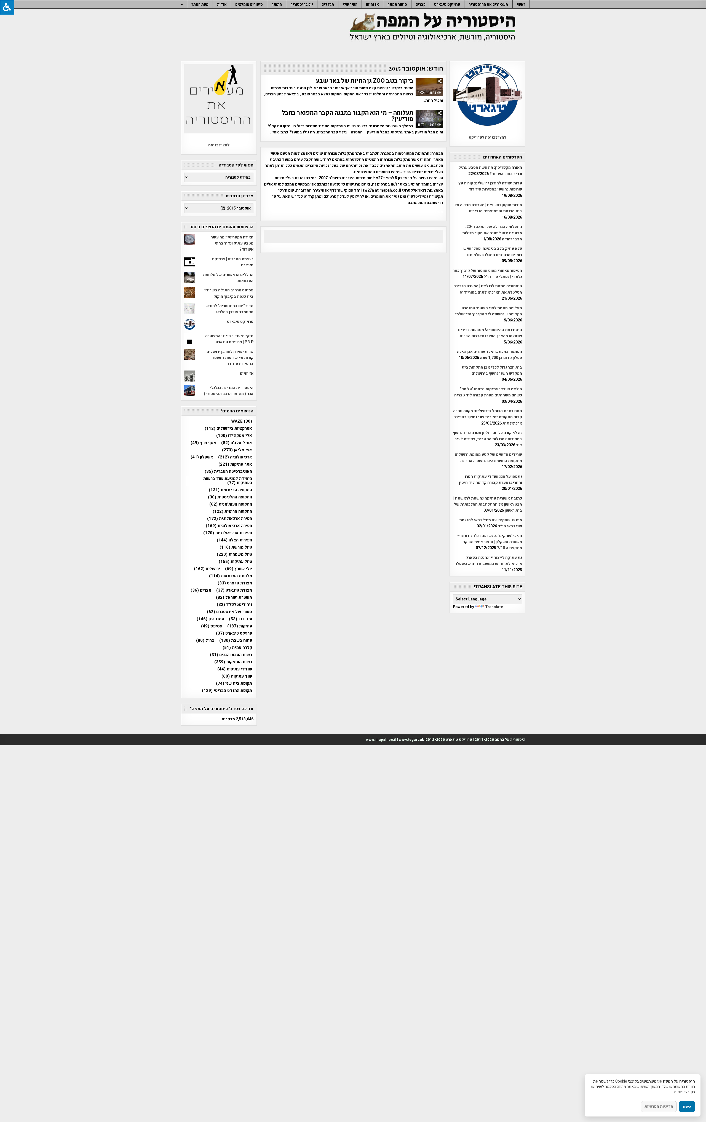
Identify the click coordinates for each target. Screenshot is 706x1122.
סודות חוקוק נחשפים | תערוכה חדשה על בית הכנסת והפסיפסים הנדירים (488, 208)
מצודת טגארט (235, 583)
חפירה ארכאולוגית (229, 519)
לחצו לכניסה (218, 145)
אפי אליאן (237, 450)
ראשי (521, 4)
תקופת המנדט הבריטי (227, 691)
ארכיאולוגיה (235, 457)
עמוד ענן (210, 619)
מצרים (201, 590)
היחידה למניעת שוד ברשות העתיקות (227, 481)
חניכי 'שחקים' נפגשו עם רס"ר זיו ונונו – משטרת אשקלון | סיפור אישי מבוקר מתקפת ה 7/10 (489, 542)
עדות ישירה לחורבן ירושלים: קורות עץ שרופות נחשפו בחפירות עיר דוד (490, 186)
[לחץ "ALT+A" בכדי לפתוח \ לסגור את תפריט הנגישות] (7, 7)
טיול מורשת (236, 547)
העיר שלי (350, 4)
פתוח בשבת (235, 640)
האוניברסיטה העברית (228, 471)
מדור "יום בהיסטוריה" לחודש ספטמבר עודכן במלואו (229, 309)
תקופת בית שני (234, 683)
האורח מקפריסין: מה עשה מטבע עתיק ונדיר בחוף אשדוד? (490, 170)
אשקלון (202, 457)
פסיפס (211, 626)
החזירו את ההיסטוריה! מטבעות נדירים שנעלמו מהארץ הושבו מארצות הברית (490, 333)
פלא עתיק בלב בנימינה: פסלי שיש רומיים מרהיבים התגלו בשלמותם (492, 251)
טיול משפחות (234, 554)
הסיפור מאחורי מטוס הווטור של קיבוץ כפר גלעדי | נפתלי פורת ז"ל (487, 274)
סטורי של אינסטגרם (229, 612)
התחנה (276, 4)
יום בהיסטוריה (301, 4)
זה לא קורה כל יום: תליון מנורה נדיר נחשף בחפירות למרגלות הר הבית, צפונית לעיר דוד (487, 439)
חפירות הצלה (234, 540)
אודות (222, 4)
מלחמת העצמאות (230, 576)
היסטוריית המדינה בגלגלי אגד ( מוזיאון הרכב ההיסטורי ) (228, 391)
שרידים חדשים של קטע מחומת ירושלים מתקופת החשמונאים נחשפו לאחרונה (488, 457)
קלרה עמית (237, 648)
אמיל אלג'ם (236, 443)
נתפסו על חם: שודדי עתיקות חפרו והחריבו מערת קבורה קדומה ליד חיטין (490, 479)
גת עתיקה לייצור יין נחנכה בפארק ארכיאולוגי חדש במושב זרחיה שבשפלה (488, 561)
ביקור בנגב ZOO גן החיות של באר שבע (364, 80)
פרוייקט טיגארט (447, 4)
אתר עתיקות (235, 464)
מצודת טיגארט (234, 590)
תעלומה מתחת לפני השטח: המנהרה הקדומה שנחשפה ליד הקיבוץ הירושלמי (488, 311)
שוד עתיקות (236, 676)
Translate (494, 607)
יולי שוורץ (238, 569)
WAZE (241, 421)
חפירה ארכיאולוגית (229, 526)
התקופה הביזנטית (230, 490)
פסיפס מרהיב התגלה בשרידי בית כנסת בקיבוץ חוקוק (228, 293)
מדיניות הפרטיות (659, 1106)
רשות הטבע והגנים (231, 655)
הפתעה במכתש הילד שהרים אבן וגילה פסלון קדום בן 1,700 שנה (489, 355)
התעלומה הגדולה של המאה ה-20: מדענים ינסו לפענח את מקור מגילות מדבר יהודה (492, 233)
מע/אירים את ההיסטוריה (488, 4)
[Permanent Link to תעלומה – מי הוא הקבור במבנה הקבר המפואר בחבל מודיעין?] (429, 119)
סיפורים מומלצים (249, 4)
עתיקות (239, 626)
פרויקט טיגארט (234, 633)
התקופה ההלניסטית (230, 497)
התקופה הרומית (232, 511)
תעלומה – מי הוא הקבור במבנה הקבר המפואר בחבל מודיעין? (347, 115)
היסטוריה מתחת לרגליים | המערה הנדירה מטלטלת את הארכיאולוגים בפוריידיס (487, 289)
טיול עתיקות (235, 562)
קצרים (421, 4)
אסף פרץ (203, 443)
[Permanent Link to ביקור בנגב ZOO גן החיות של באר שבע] (429, 87)
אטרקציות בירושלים (228, 428)
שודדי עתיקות (234, 669)
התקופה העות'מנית (230, 504)
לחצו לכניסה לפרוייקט (487, 137)
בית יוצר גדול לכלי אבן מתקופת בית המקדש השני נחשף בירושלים (492, 370)
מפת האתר (199, 4)
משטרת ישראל (234, 597)
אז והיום (372, 4)
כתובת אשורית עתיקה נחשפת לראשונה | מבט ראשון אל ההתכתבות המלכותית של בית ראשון (487, 504)
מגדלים (328, 4)
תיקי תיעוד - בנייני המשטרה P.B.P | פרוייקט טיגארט (229, 339)
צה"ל (205, 640)
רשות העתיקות (233, 662)
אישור (687, 1106)
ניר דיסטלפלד (234, 605)
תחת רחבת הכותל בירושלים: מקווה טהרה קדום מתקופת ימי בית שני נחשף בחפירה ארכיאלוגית (487, 417)
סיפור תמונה (397, 4)
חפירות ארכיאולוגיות (227, 533)
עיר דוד (240, 619)
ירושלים (207, 569)
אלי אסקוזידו (234, 436)
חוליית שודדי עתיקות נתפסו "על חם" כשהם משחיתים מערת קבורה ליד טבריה (488, 392)
